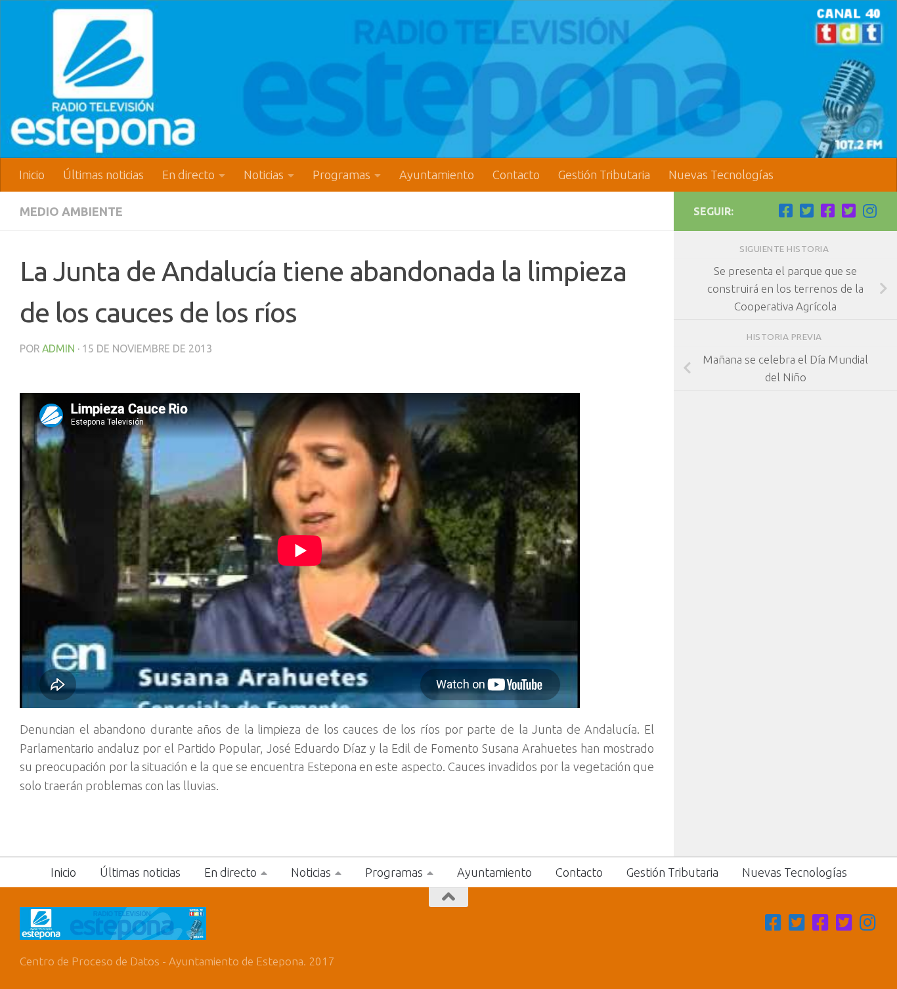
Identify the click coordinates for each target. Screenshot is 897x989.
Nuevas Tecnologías (721, 174)
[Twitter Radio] (848, 211)
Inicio (32, 174)
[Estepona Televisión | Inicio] (448, 79)
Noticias (264, 174)
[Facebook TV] (785, 211)
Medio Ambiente (71, 211)
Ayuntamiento (436, 174)
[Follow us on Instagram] (869, 211)
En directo (188, 174)
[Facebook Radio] (827, 211)
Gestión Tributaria (604, 174)
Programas (341, 174)
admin (58, 348)
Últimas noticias (103, 174)
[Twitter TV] (806, 211)
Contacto (516, 174)
